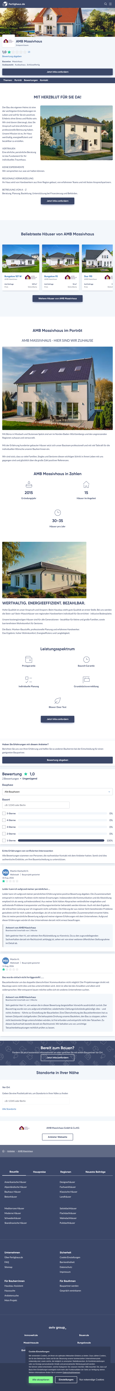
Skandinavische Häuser (15, 1222)
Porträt (18, 80)
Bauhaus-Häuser (12, 1191)
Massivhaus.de (31, 1342)
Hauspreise (39, 1171)
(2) (29, 52)
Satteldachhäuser (68, 1208)
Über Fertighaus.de (13, 1257)
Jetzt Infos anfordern (57, 72)
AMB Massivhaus (25, 1151)
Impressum (65, 1271)
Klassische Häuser (68, 1191)
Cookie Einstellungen (70, 1257)
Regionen (65, 1171)
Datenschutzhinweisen (71, 1373)
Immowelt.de (31, 1335)
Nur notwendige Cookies (91, 1379)
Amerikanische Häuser (15, 1182)
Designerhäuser (67, 1182)
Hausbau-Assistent (13, 1285)
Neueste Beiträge (95, 1171)
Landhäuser (65, 1196)
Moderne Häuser (12, 1213)
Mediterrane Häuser (14, 1208)
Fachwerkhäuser (68, 1187)
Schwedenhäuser (12, 1218)
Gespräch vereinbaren (70, 1290)
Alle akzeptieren (40, 1379)
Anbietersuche (11, 1295)
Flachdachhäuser (68, 1213)
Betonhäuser (10, 1196)
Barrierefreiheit (67, 1262)
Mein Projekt (10, 1300)
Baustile (14, 1171)
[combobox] (36, 806)
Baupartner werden (69, 1285)
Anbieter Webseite (57, 1137)
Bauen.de (84, 1335)
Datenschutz (66, 1267)
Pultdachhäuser (67, 1222)
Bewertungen (31, 80)
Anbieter (11, 1151)
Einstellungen (66, 1379)
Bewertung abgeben (12, 56)
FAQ (6, 1262)
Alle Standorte (9, 1109)
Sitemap (8, 1267)
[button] (105, 4)
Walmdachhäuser (68, 1218)
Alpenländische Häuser (15, 1187)
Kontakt (44, 80)
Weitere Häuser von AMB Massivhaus (57, 298)
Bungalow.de (84, 1342)
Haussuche (9, 1290)
